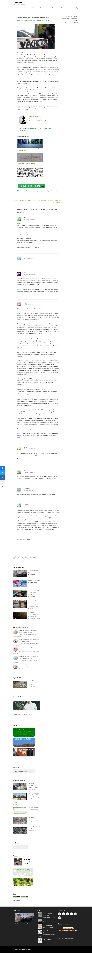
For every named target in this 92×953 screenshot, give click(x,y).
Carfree (26, 8)
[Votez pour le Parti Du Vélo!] (23, 885)
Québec (40, 8)
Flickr (26, 557)
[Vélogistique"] (24, 736)
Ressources (55, 8)
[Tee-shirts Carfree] (26, 712)
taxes (18, 193)
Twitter (18, 557)
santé (55, 191)
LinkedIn (22, 557)
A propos (71, 8)
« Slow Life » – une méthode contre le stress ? (33, 682)
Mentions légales (26, 949)
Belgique (33, 8)
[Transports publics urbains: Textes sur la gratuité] (24, 756)
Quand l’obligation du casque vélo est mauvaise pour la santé (49, 915)
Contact (34, 557)
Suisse (47, 8)
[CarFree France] (16, 897)
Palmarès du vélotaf (33, 807)
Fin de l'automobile (29, 191)
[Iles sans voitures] (24, 746)
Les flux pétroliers (47, 939)
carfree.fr (18, 2)
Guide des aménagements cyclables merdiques (33, 785)
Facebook (14, 557)
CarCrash (27, 665)
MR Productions (70, 938)
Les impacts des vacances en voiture (24, 200)
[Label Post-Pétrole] (16, 901)
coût (46, 191)
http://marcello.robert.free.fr (46, 121)
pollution (50, 191)
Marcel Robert (37, 20)
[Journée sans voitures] (23, 875)
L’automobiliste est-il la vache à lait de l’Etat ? (33, 18)
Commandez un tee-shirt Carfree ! (22, 714)
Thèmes (63, 8)
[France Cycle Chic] (23, 865)
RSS (30, 557)
